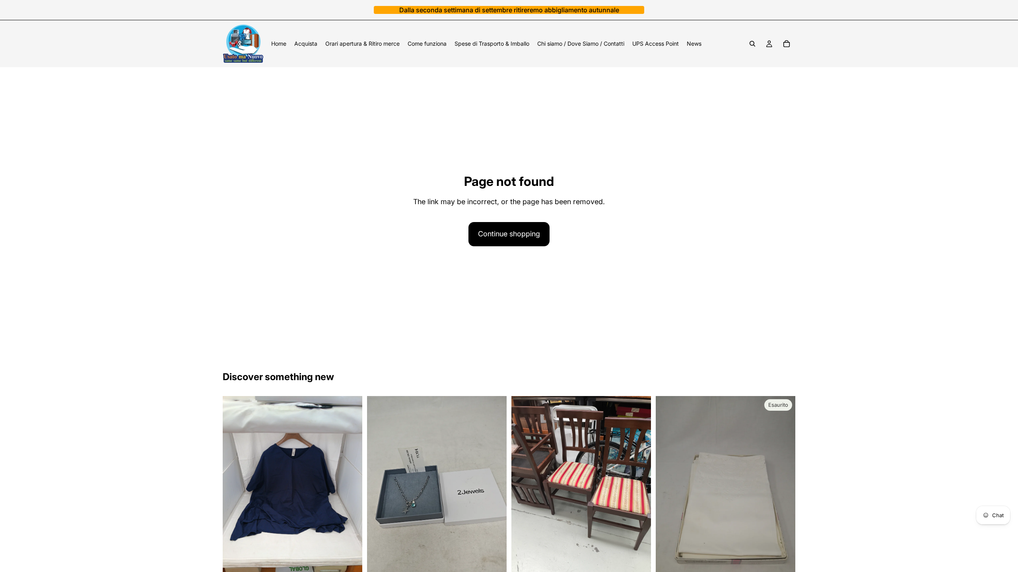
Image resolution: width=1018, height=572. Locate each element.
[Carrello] (786, 43)
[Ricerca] (752, 43)
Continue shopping (509, 234)
